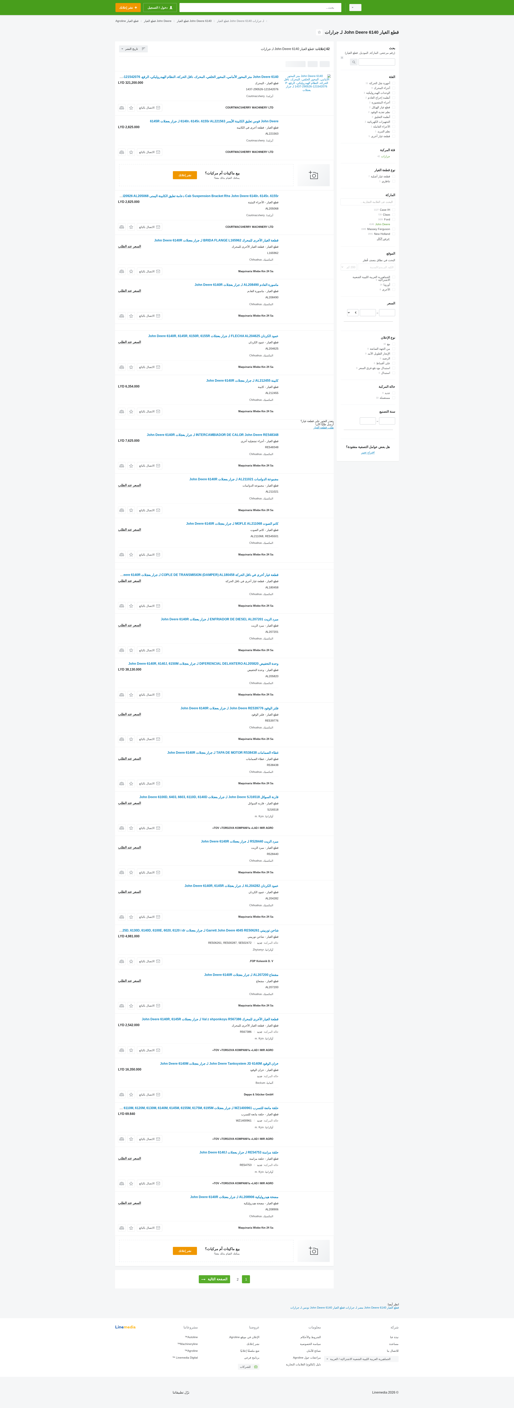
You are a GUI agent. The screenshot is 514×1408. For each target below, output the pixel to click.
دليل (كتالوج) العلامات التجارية (303, 1364)
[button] (131, 107)
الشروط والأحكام (311, 1337)
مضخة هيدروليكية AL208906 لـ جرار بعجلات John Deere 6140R (234, 1197)
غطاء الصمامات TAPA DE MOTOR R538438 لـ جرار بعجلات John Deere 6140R (222, 752)
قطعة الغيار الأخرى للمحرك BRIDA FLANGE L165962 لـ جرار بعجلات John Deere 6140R (216, 240)
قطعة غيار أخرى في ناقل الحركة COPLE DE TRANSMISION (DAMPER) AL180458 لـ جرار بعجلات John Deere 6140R (195, 575)
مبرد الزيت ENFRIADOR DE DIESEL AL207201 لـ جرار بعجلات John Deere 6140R (219, 619)
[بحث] (337, 7)
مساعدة (394, 1344)
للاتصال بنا (393, 1350)
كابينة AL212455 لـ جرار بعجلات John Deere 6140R (242, 380)
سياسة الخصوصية (310, 1344)
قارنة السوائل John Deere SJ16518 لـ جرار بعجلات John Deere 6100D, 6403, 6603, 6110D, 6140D (208, 797)
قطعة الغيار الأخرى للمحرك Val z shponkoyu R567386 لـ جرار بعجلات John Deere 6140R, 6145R (210, 1019)
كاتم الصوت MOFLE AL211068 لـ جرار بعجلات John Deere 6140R (232, 523)
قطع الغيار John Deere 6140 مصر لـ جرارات (372, 1307)
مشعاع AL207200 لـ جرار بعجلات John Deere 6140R (241, 974)
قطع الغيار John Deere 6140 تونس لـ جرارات (317, 1307)
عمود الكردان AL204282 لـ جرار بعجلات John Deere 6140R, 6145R (231, 886)
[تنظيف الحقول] (342, 57)
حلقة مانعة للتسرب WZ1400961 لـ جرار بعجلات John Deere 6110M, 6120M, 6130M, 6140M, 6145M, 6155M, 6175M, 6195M (191, 1108)
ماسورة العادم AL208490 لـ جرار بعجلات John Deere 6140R (236, 284)
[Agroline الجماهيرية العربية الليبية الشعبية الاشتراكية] (382, 7)
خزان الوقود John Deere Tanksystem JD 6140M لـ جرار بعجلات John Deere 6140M (219, 1063)
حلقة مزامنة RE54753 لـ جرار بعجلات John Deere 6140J (238, 1152)
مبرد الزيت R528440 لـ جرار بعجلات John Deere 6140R (239, 841)
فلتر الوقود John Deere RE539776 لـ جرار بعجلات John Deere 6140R (229, 708)
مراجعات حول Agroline (307, 1357)
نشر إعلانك (184, 175)
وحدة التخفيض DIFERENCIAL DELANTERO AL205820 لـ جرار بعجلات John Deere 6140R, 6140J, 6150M (203, 663)
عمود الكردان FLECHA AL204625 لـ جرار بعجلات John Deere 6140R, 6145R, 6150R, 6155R (213, 336)
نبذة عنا (394, 1337)
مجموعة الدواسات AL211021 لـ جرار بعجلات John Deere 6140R (233, 479)
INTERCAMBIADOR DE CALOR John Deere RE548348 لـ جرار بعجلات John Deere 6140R (212, 435)
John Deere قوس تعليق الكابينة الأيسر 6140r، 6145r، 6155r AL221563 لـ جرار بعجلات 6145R (214, 121)
